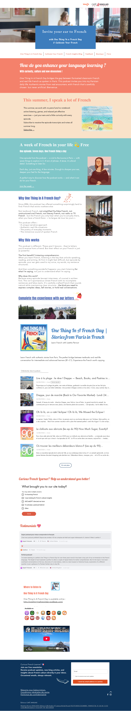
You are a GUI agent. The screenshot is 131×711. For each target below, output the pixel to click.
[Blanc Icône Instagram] (110, 694)
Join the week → (27, 186)
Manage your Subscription (33, 690)
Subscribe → (29, 130)
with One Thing (57, 39)
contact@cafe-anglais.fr (28, 708)
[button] (108, 40)
